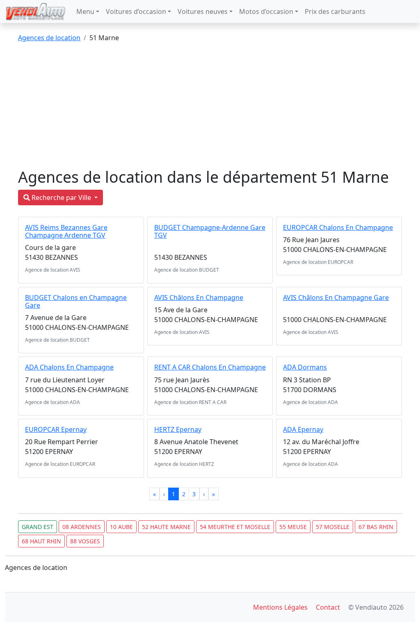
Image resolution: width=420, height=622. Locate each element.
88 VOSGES (85, 541)
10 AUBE (121, 527)
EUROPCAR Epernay (56, 429)
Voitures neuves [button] (203, 11)
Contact (328, 607)
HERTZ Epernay (177, 429)
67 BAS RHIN (375, 527)
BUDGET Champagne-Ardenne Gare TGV (209, 231)
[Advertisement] (210, 106)
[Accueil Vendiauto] (35, 11)
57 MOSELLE (332, 527)
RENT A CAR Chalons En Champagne (210, 367)
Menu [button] (85, 11)
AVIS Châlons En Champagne (198, 297)
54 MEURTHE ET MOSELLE (235, 527)
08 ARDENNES (81, 527)
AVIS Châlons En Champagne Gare (336, 297)
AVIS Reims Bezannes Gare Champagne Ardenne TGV (66, 231)
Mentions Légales (280, 607)
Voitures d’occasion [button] (136, 11)
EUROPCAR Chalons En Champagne (338, 227)
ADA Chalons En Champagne (69, 367)
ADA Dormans (305, 367)
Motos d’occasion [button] (266, 11)
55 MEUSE (293, 527)
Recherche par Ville (61, 197)
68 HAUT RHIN (41, 541)
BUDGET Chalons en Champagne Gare (76, 301)
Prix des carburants (335, 11)
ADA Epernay (303, 429)
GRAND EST (37, 527)
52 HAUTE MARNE (166, 527)
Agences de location (49, 37)
